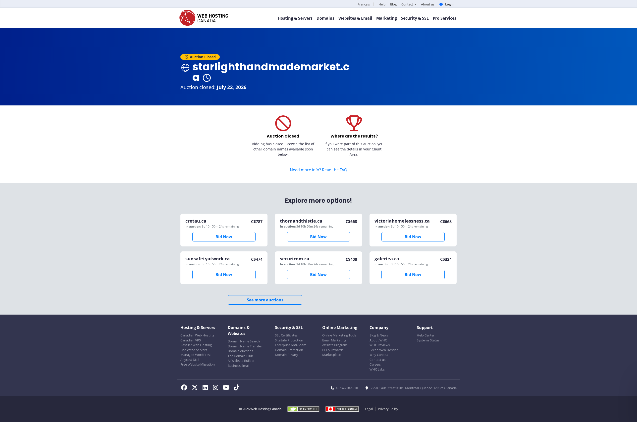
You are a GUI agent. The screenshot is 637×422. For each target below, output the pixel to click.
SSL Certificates (286, 335)
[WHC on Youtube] (227, 388)
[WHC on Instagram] (217, 388)
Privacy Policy (388, 409)
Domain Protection (289, 350)
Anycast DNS (189, 359)
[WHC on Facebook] (185, 388)
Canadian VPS (190, 340)
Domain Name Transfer (245, 346)
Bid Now (223, 236)
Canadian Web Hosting (197, 335)
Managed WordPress (195, 354)
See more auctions (265, 300)
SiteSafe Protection (289, 340)
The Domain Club (240, 356)
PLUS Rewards (332, 350)
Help (381, 4)
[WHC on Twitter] (196, 388)
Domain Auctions (240, 351)
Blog (393, 4)
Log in (449, 4)
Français (364, 4)
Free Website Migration (197, 364)
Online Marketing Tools (339, 335)
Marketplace (331, 354)
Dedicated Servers (193, 350)
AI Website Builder (241, 360)
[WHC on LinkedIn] (206, 388)
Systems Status (428, 340)
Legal (369, 409)
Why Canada (379, 354)
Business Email (238, 365)
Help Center (425, 335)
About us (427, 4)
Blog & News (379, 335)
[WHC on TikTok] (237, 388)
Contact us (377, 359)
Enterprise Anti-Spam (290, 345)
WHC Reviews (380, 345)
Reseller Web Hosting (196, 345)
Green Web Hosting (384, 350)
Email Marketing (334, 340)
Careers (375, 364)
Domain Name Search (244, 341)
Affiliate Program (334, 345)
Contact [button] (407, 4)
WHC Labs (377, 369)
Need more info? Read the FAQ (318, 170)
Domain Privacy (286, 354)
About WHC (378, 340)
